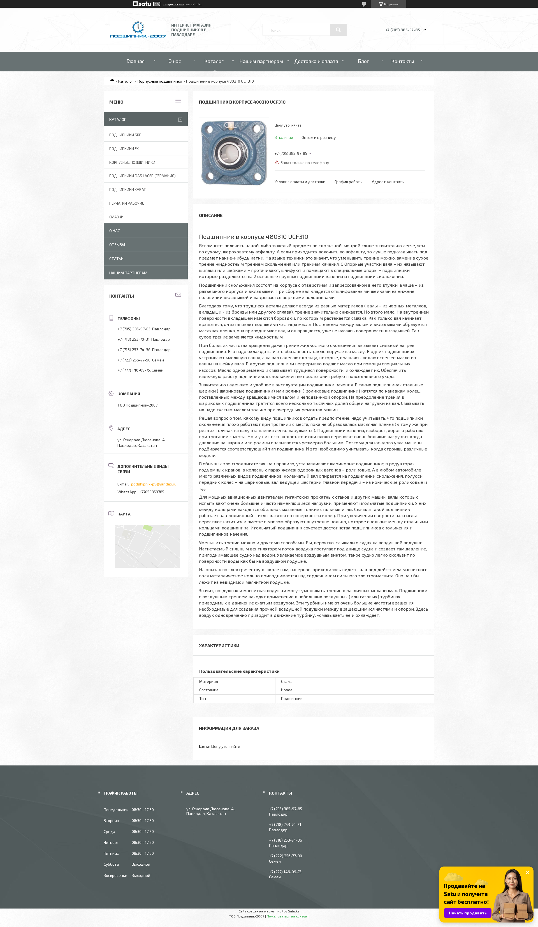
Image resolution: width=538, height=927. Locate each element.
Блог (363, 61)
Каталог (214, 61)
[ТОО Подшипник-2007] (138, 36)
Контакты (402, 61)
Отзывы (117, 244)
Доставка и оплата (316, 61)
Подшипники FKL (124, 148)
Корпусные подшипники (160, 81)
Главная (135, 61)
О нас (174, 61)
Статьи (116, 258)
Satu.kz (293, 911)
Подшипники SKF (125, 135)
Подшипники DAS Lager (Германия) (142, 176)
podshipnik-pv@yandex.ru (154, 484)
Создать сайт (173, 4)
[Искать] (338, 30)
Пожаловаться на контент (288, 916)
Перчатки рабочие (126, 203)
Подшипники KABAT (127, 189)
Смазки (116, 217)
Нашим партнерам (261, 61)
